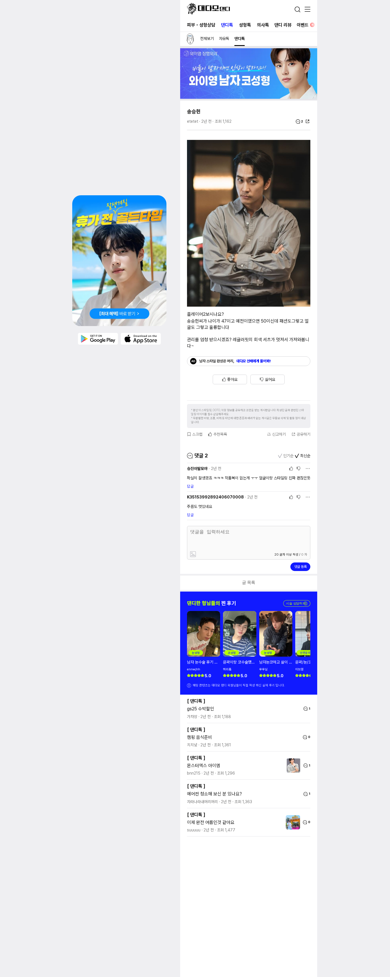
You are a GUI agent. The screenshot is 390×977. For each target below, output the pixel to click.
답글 (190, 486)
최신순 (305, 455)
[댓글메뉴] (307, 468)
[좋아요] (291, 469)
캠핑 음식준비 (199, 737)
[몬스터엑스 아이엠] (292, 765)
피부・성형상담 (201, 25)
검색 (297, 9)
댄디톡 (227, 25)
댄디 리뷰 (283, 25)
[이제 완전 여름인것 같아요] (291, 822)
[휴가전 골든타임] (119, 260)
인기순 (288, 455)
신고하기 (279, 434)
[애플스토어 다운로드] (141, 339)
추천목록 (220, 434)
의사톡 (263, 25)
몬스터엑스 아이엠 (203, 765)
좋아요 (232, 379)
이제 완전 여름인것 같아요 (210, 822)
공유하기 (303, 434)
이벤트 (305, 25)
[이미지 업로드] (218, 554)
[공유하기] (307, 121)
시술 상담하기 (296, 603)
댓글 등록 (300, 567)
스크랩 (197, 434)
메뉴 (307, 10)
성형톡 (245, 25)
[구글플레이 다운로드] (98, 339)
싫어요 (270, 379)
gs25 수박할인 (200, 708)
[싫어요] (299, 469)
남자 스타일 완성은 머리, (235, 361)
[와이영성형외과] (248, 97)
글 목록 (248, 582)
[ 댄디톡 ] (196, 701)
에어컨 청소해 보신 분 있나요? (214, 794)
